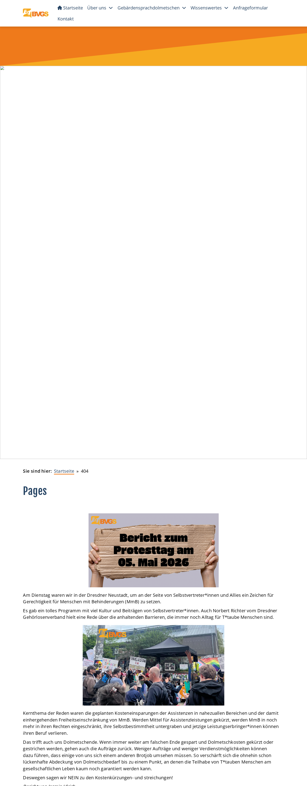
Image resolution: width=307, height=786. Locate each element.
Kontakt (66, 19)
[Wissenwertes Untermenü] (226, 8)
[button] (10, 776)
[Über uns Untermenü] (111, 8)
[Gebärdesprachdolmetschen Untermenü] (184, 8)
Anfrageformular (250, 8)
